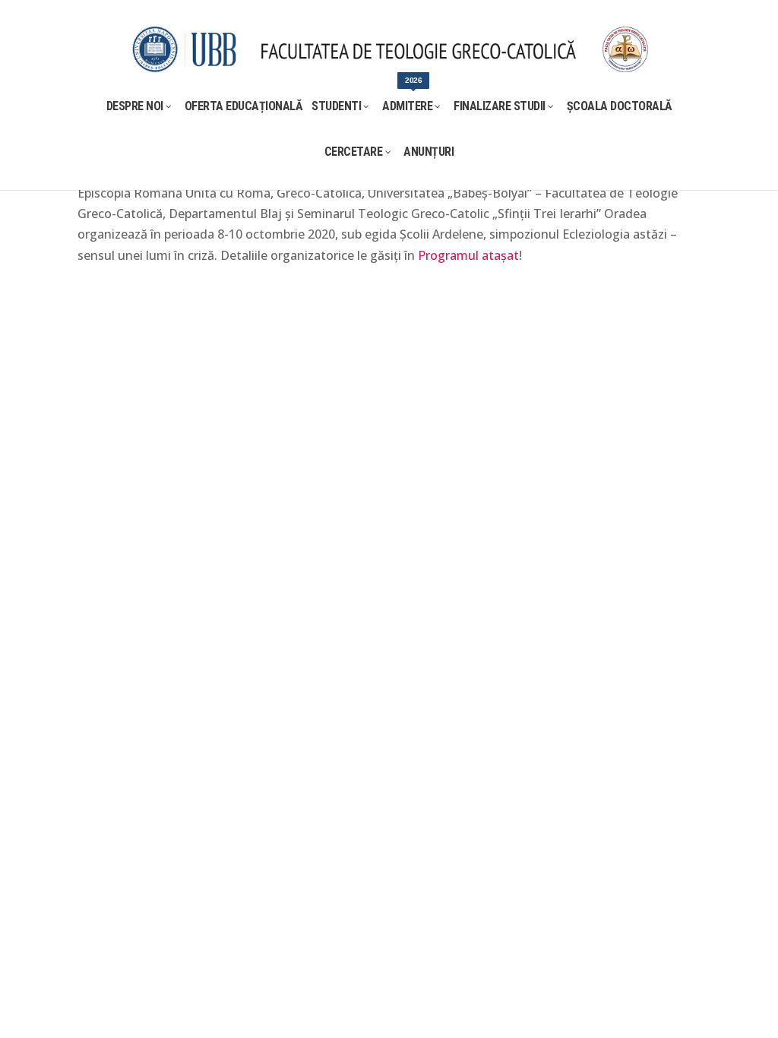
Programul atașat (468, 255)
